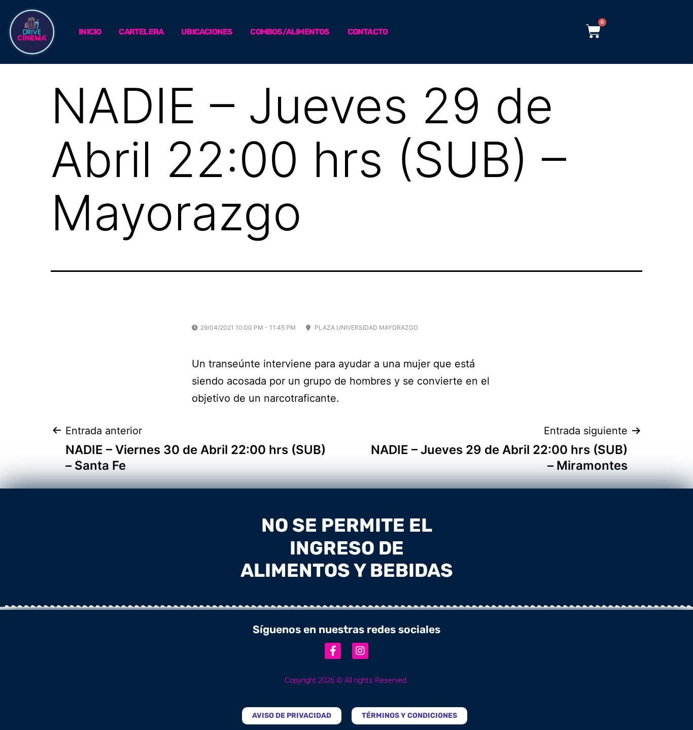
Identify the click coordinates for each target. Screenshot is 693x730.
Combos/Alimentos (289, 32)
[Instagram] (360, 651)
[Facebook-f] (333, 651)
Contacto (368, 32)
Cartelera (141, 32)
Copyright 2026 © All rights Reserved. (346, 680)
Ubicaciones (206, 32)
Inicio (90, 32)
